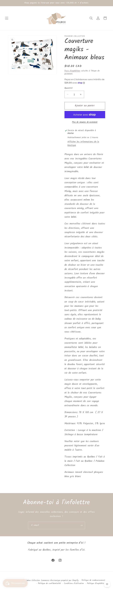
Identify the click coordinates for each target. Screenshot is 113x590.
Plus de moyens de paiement (84, 122)
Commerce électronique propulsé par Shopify (60, 580)
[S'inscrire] (81, 525)
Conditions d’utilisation (74, 583)
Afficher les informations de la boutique (83, 143)
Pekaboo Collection (32, 580)
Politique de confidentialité (49, 583)
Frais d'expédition (72, 70)
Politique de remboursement (93, 580)
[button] (6, 18)
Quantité (68, 88)
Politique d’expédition (96, 583)
